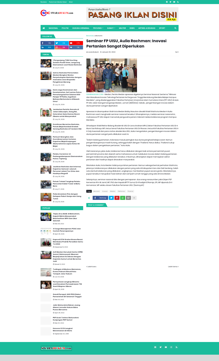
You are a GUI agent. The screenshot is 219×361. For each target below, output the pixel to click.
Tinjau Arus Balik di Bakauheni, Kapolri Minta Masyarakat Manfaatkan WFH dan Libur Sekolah (66, 217)
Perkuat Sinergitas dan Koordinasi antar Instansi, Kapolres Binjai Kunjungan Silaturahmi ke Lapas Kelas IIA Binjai (66, 141)
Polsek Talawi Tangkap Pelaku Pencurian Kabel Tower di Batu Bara (66, 183)
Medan (112, 191)
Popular (46, 208)
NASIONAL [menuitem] (53, 28)
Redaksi (44, 2)
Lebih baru (92, 266)
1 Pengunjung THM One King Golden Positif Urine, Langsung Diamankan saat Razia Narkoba (67, 62)
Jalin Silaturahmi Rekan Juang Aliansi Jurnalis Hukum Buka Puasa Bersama (66, 307)
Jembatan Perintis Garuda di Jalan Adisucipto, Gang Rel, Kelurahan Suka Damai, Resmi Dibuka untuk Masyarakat (66, 113)
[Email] (128, 198)
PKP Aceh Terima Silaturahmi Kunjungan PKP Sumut (66, 319)
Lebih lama (172, 266)
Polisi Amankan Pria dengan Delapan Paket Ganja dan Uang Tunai (67, 196)
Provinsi (130, 191)
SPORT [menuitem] (162, 28)
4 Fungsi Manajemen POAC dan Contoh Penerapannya (67, 230)
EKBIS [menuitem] (132, 28)
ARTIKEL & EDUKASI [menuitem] (146, 28)
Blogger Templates (58, 358)
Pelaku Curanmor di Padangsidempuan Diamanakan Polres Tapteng (68, 156)
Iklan (71, 2)
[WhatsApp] (122, 198)
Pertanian (121, 191)
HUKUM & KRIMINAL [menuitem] (80, 28)
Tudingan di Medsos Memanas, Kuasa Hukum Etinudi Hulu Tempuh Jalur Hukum (67, 271)
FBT (71, 358)
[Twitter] (111, 198)
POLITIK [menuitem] (65, 28)
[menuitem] (44, 28)
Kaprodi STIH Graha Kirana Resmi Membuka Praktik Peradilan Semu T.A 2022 (68, 241)
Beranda (90, 35)
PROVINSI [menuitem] (97, 28)
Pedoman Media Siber (58, 2)
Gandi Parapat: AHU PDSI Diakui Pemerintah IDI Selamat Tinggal (67, 295)
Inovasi (104, 191)
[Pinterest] (117, 198)
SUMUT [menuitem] (110, 28)
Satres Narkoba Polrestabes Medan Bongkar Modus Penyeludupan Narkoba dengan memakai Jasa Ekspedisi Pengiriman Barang (67, 77)
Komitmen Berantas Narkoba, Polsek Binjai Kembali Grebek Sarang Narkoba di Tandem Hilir (67, 126)
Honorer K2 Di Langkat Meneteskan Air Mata (63, 329)
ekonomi (98, 35)
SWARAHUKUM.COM (94, 94)
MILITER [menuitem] (122, 28)
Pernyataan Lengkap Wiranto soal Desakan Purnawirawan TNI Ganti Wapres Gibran (67, 284)
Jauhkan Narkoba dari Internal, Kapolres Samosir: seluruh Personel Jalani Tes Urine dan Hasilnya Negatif (67, 170)
